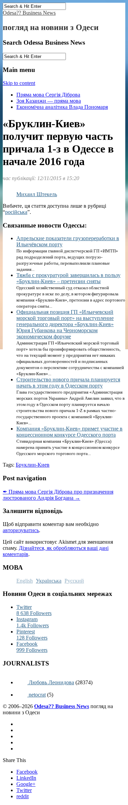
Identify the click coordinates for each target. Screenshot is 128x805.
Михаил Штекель (36, 194)
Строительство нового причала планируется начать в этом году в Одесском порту (68, 383)
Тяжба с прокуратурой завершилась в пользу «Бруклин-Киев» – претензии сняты (68, 278)
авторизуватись (21, 530)
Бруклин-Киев (32, 465)
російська (16, 212)
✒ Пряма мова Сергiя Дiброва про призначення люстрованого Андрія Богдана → (58, 495)
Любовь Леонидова (50, 682)
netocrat (36, 695)
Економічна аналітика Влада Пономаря (62, 107)
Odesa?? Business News (29, 13)
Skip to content (19, 83)
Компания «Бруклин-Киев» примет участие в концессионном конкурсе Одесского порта (69, 432)
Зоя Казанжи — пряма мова (48, 101)
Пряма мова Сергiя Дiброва (48, 95)
